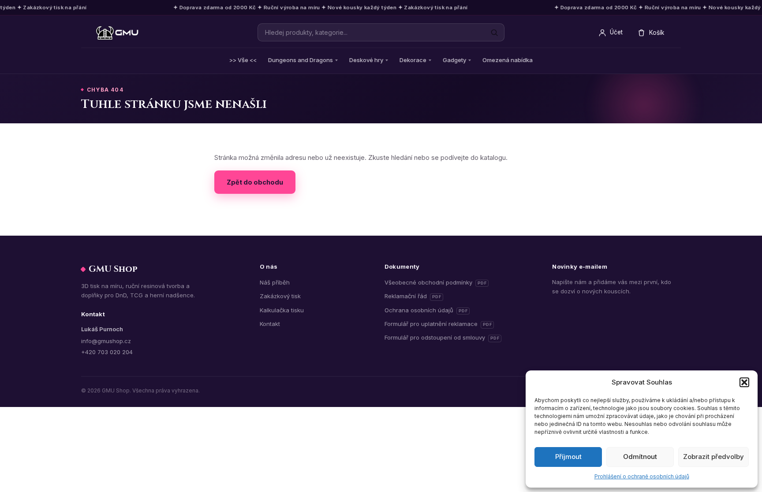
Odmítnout (640, 456)
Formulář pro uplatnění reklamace (438, 323)
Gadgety (454, 59)
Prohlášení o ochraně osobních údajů (641, 476)
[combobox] (381, 32)
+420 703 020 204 (107, 351)
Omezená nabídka (507, 59)
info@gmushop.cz (106, 340)
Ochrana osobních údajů (426, 310)
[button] (744, 382)
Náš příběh (275, 282)
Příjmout (568, 456)
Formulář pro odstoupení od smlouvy (442, 337)
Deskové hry (366, 59)
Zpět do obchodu (255, 182)
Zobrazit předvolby (713, 456)
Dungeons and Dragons (300, 59)
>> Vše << (243, 59)
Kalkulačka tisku (282, 310)
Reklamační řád (414, 296)
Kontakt (270, 323)
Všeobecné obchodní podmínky (435, 282)
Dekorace (413, 59)
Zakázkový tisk (280, 296)
